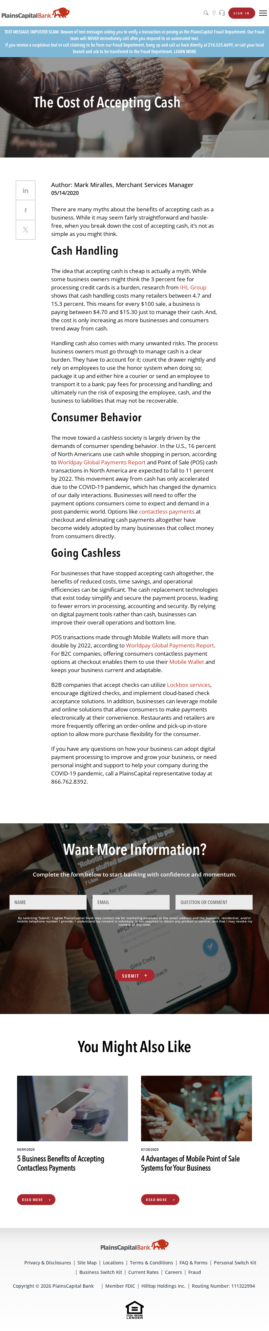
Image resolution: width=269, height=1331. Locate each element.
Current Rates (143, 1272)
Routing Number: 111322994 (223, 1286)
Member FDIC (120, 1286)
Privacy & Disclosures (47, 1262)
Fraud (194, 1272)
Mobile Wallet (186, 662)
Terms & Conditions (151, 1262)
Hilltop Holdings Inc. (163, 1286)
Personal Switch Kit (235, 1262)
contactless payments (167, 511)
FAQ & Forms (193, 1262)
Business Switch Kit (100, 1272)
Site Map (87, 1262)
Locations (113, 1262)
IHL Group (193, 287)
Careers (173, 1272)
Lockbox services (188, 684)
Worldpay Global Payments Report (102, 462)
